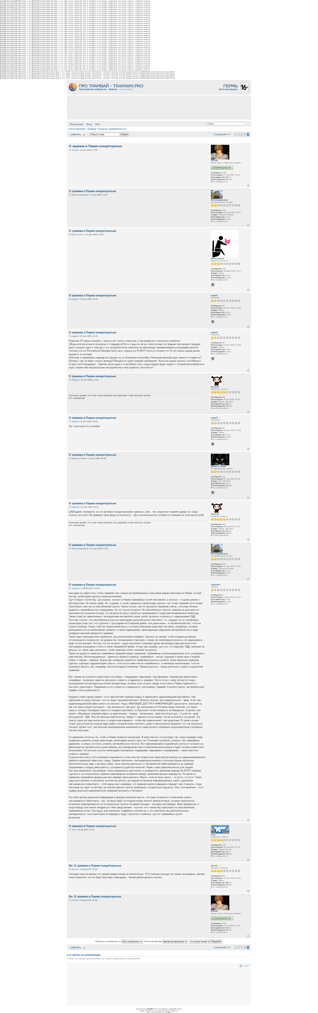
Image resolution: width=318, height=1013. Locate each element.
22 (227, 404)
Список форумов (76, 129)
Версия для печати (241, 965)
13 (227, 177)
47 (227, 179)
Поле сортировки (153, 941)
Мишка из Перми (78, 458)
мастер (74, 869)
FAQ (97, 124)
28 (227, 882)
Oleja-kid (75, 380)
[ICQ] (213, 284)
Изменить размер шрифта (246, 965)
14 (227, 406)
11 (227, 485)
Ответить (73, 133)
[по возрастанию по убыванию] (206, 941)
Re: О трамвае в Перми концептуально (95, 865)
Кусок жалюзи (77, 234)
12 (227, 885)
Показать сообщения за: (108, 941)
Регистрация (76, 124)
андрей (74, 299)
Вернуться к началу (248, 186)
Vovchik (74, 150)
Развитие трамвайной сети (112, 129)
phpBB (150, 1009)
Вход (89, 124)
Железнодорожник (79, 195)
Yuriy (73, 830)
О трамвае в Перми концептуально (95, 146)
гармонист (76, 588)
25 (227, 854)
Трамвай (91, 129)
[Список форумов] (159, 94)
